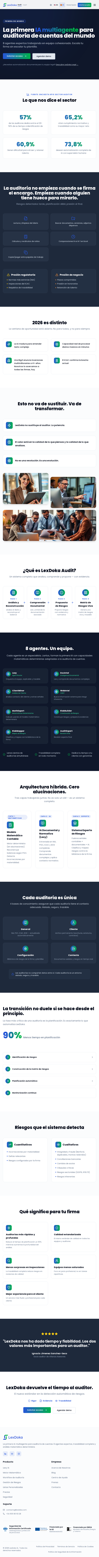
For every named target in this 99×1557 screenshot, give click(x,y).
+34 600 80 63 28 (13, 1514)
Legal (25, 5)
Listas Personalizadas (13, 1487)
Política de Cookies (86, 1546)
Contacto (56, 1487)
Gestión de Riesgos (12, 1482)
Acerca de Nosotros (60, 1467)
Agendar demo (43, 56)
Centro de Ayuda (59, 1477)
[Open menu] (94, 5)
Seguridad (7, 1497)
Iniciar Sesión (71, 5)
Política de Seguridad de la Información (64, 1552)
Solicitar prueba (84, 5)
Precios (6, 1492)
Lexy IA (6, 1467)
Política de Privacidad (45, 1546)
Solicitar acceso (15, 56)
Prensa (54, 1482)
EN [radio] (56, 5)
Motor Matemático (12, 1472)
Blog (53, 1472)
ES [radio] (62, 5)
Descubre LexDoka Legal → (67, 64)
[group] (59, 5)
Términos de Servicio (66, 1546)
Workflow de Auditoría (13, 1477)
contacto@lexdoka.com (16, 1510)
